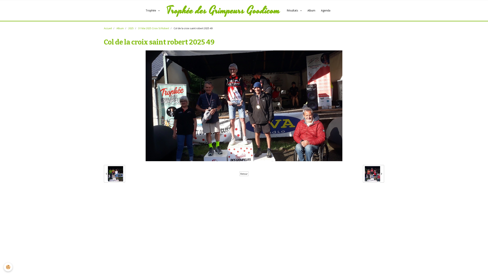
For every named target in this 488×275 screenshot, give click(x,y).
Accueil (108, 28)
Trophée (151, 10)
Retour (244, 173)
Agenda (325, 10)
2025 (131, 28)
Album (311, 10)
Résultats (293, 10)
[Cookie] (8, 267)
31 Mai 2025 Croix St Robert (153, 28)
